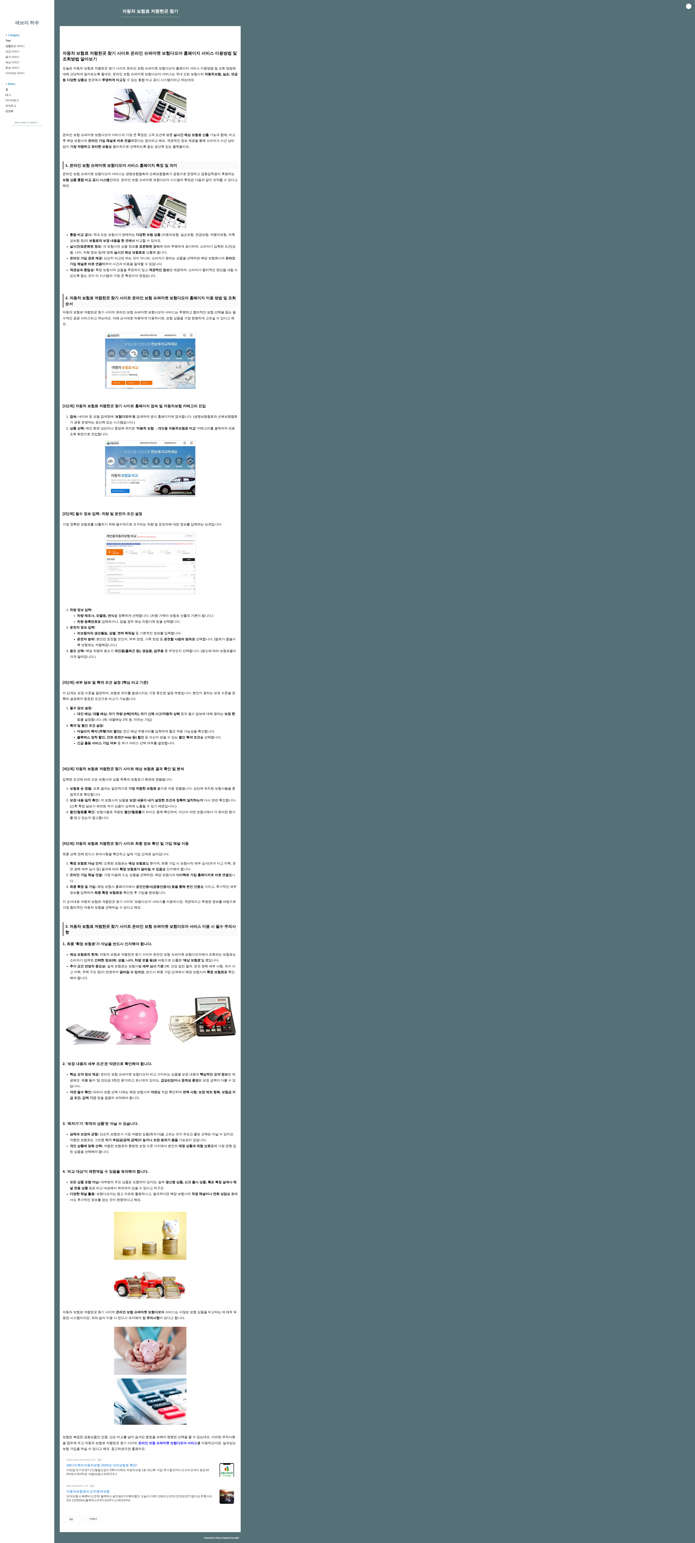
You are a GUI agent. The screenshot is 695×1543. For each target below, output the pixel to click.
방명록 (9, 111)
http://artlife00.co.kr (77, 1485)
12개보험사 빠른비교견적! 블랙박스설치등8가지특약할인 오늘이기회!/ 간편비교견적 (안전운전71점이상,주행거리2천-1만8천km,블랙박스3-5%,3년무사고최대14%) (139, 1498)
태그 (8, 94)
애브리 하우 (27, 22)
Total (7, 40)
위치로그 (10, 105)
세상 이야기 (12, 62)
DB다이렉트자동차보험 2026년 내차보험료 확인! (101, 1465)
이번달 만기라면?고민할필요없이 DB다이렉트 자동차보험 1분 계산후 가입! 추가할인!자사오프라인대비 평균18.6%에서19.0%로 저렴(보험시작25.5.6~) (138, 1472)
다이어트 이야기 (14, 73)
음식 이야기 (12, 56)
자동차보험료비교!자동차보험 (88, 1491)
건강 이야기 (12, 51)
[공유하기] (76, 1519)
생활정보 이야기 (14, 46)
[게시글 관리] (81, 1519)
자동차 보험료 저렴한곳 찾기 (150, 11)
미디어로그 (12, 100)
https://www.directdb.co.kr (81, 1459)
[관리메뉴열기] (688, 6)
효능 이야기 (12, 67)
